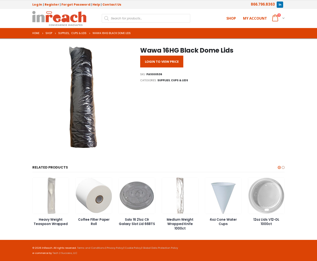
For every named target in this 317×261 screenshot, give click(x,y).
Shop (231, 18)
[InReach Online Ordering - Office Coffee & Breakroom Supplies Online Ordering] (59, 18)
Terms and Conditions (91, 248)
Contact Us (111, 4)
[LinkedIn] (280, 5)
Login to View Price (162, 61)
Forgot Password (75, 4)
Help (96, 4)
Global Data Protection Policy (160, 248)
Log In (37, 4)
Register (52, 4)
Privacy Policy (115, 248)
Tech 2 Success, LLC (64, 253)
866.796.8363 (263, 4)
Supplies (163, 80)
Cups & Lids (179, 80)
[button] (279, 167)
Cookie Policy (133, 248)
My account (255, 18)
